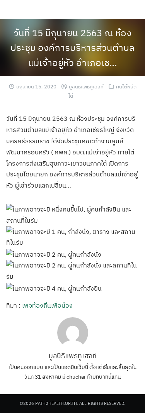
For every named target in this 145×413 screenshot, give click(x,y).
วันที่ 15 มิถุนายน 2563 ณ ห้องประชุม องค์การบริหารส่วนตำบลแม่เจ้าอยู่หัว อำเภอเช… (72, 48)
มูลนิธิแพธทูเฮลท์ (86, 86)
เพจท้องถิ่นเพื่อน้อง (47, 305)
